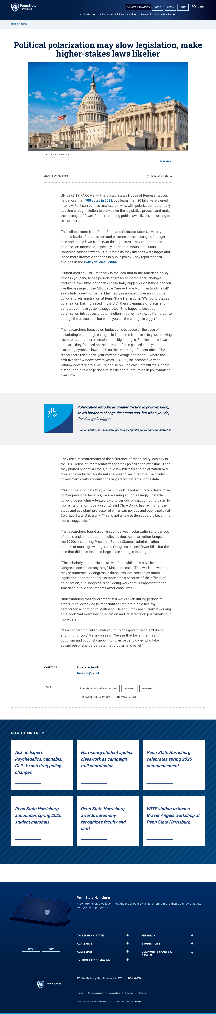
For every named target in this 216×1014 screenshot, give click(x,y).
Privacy (80, 993)
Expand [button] (164, 161)
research (129, 688)
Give (183, 7)
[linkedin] (33, 934)
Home (14, 23)
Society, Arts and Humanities (98, 688)
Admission (84, 951)
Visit (158, 7)
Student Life (151, 943)
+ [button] (127, 935)
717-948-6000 (134, 978)
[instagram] (56, 934)
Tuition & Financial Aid (93, 959)
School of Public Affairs (95, 697)
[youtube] (49, 934)
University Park (127, 697)
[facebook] (26, 934)
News (24, 23)
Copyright (129, 993)
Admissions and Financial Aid (116, 14)
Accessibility (114, 993)
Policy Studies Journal (101, 262)
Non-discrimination (96, 993)
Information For (163, 14)
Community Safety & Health (157, 953)
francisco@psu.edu (88, 673)
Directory (142, 993)
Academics (85, 14)
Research (146, 14)
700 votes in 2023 (98, 201)
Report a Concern (138, 7)
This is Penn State (90, 935)
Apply (170, 7)
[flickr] (41, 934)
